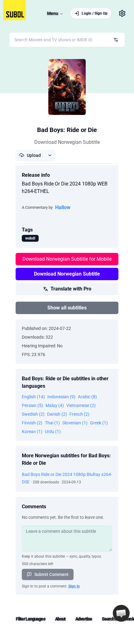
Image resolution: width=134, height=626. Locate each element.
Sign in (74, 586)
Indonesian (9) (61, 396)
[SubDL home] (14, 10)
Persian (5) (32, 405)
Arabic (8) (87, 396)
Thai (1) (52, 422)
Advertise (83, 618)
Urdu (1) (53, 431)
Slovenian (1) (75, 422)
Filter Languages (30, 618)
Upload (34, 155)
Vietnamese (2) (81, 405)
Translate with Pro (70, 289)
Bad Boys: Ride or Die (67, 130)
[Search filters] (115, 39)
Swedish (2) (33, 414)
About (60, 618)
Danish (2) (57, 414)
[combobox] (67, 40)
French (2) (79, 414)
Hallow (62, 207)
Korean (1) (32, 431)
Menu (52, 13)
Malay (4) (54, 405)
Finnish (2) (32, 422)
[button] (121, 613)
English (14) (33, 396)
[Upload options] (50, 155)
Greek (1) (99, 422)
